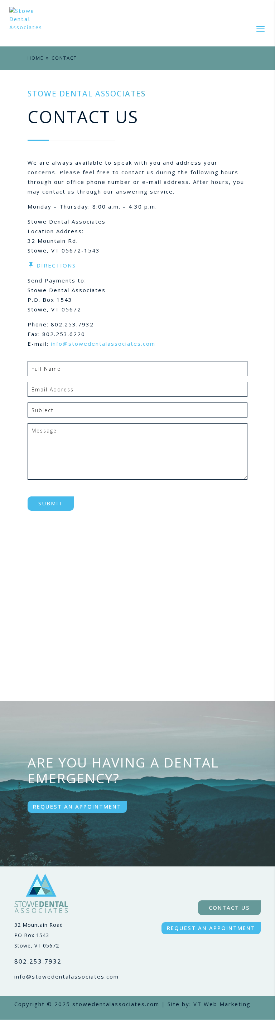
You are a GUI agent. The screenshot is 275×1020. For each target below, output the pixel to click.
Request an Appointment (77, 806)
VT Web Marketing (222, 1004)
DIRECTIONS (56, 265)
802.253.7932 (38, 961)
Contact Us (229, 907)
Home (36, 58)
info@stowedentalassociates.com (103, 343)
